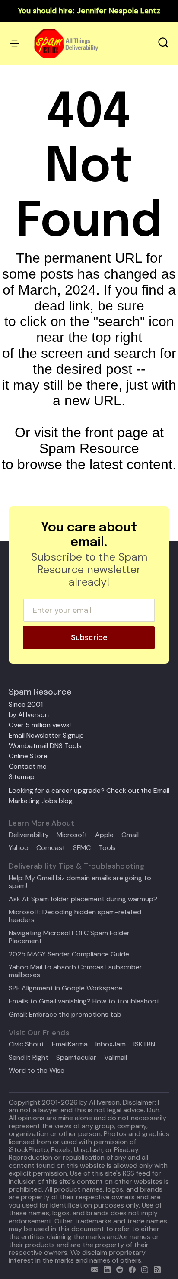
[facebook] (130, 1268)
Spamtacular (76, 1058)
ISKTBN (144, 1044)
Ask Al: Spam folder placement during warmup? (83, 899)
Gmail (130, 835)
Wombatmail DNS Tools (45, 745)
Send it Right (28, 1058)
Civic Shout (26, 1044)
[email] (92, 1268)
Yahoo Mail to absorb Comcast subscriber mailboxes (75, 971)
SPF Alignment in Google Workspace (65, 988)
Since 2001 (26, 704)
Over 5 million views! (40, 725)
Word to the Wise (36, 1070)
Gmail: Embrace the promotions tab (65, 1014)
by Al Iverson (29, 714)
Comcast (50, 848)
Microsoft (72, 835)
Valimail (115, 1058)
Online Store (28, 756)
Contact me (28, 766)
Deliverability (29, 835)
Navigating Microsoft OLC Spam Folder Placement (69, 937)
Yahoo (19, 848)
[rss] (155, 1268)
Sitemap (22, 776)
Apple (104, 835)
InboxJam (110, 1044)
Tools (107, 848)
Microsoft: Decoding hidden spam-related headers (75, 916)
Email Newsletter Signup (46, 735)
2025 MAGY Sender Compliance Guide (69, 954)
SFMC (82, 848)
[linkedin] (105, 1268)
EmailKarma (70, 1044)
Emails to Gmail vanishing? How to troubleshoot (84, 1001)
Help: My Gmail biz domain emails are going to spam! (80, 882)
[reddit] (117, 1268)
